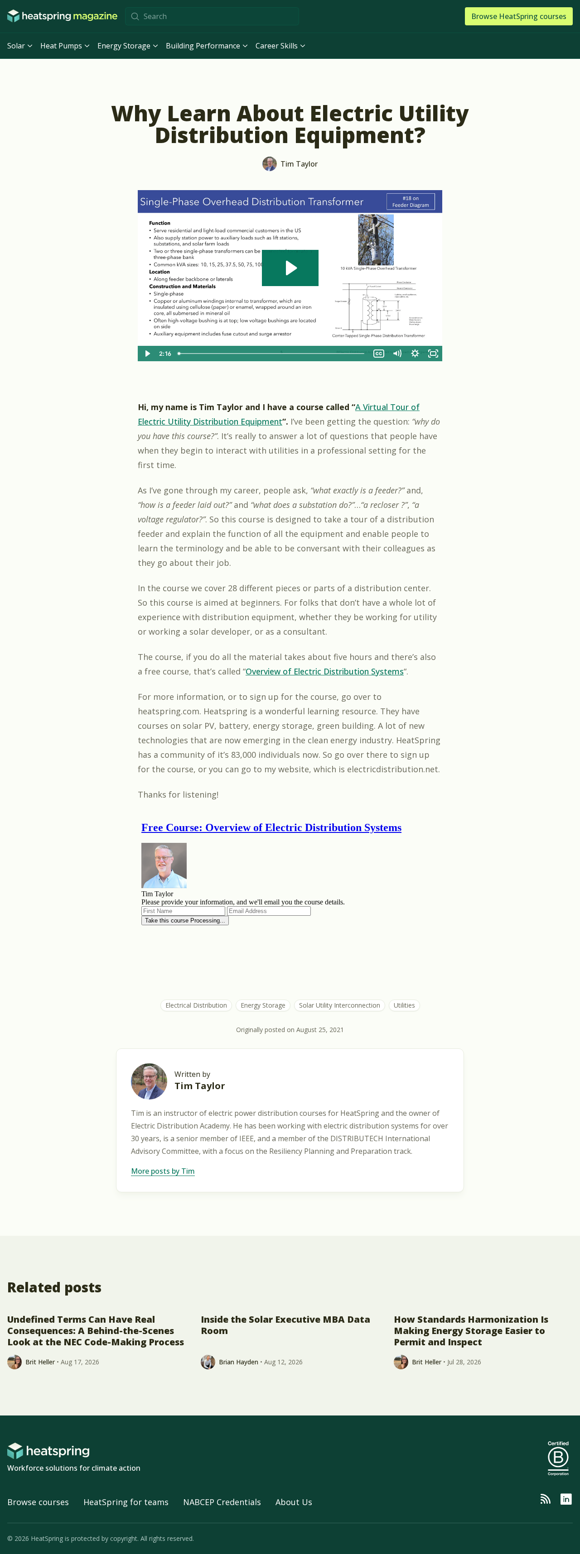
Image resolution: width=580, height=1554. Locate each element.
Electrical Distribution (196, 1005)
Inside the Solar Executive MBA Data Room (285, 1325)
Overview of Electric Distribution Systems (325, 671)
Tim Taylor (199, 1086)
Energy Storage (123, 46)
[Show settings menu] (415, 353)
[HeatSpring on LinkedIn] (566, 1499)
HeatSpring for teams (126, 1502)
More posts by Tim (163, 1171)
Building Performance (203, 46)
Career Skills (277, 46)
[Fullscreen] (433, 353)
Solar (16, 46)
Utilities (404, 1005)
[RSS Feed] (545, 1499)
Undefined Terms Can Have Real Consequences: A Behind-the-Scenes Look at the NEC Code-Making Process (95, 1331)
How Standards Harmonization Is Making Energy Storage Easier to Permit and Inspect (471, 1331)
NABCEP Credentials (222, 1502)
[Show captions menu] (379, 353)
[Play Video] (147, 353)
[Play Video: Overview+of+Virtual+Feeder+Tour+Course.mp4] (290, 268)
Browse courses (38, 1502)
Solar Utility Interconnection (339, 1005)
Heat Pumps (61, 46)
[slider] (272, 353)
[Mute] (397, 353)
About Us (294, 1502)
